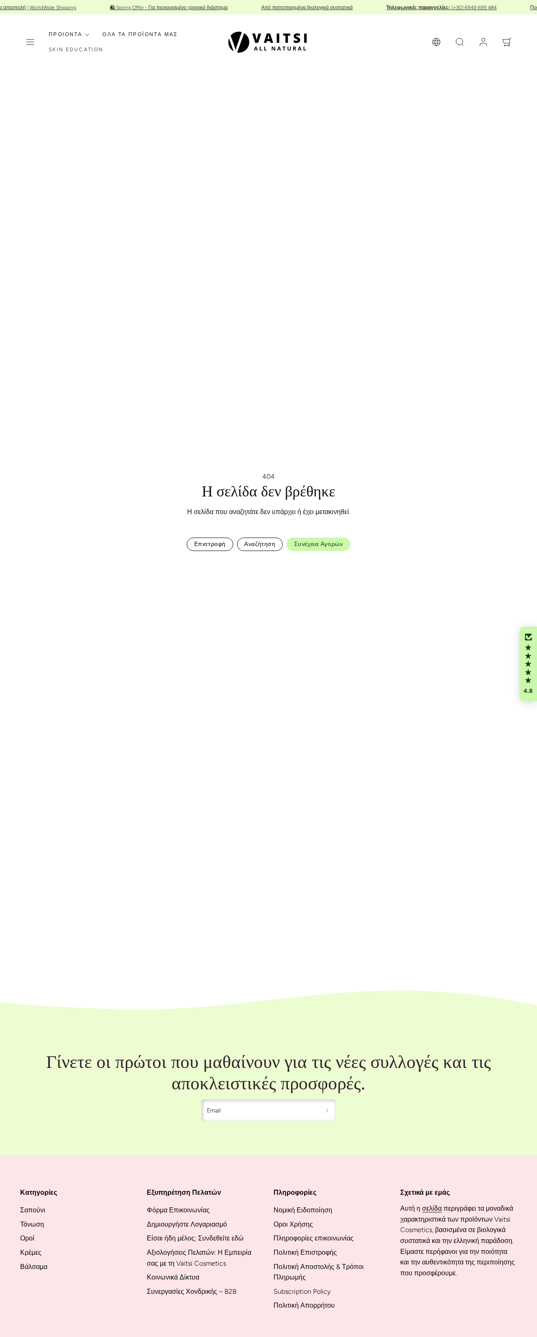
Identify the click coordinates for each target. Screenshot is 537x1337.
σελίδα (432, 1208)
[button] (30, 42)
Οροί (27, 1238)
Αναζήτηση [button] (259, 544)
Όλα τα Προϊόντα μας (140, 34)
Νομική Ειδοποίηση (303, 1210)
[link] (436, 42)
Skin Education (76, 49)
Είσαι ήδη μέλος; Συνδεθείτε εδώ (195, 1238)
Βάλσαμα (33, 1267)
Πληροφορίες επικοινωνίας (314, 1238)
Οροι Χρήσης (293, 1224)
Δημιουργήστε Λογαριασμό (187, 1224)
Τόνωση (32, 1224)
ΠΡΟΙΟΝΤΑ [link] (65, 34)
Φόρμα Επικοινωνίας (178, 1210)
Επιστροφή (210, 544)
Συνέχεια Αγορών (318, 544)
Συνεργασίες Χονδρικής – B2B (192, 1291)
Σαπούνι (32, 1210)
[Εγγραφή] (327, 1110)
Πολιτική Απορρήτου (304, 1305)
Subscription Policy (302, 1291)
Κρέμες (31, 1252)
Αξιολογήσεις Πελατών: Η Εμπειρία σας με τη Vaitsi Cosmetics (199, 1257)
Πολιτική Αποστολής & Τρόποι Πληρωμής (319, 1272)
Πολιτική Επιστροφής (305, 1252)
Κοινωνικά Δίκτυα (173, 1277)
